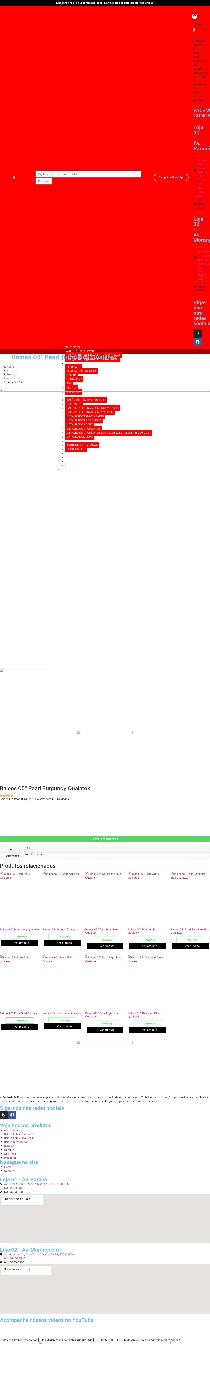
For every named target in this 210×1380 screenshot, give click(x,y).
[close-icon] (194, 16)
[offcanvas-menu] (196, 10)
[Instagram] (197, 333)
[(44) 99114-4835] (194, 192)
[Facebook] (197, 342)
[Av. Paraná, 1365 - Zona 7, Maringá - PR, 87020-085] (194, 170)
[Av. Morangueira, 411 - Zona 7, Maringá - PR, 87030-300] (194, 258)
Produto (12, 374)
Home (10, 366)
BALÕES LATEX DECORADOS (81, 351)
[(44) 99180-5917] (194, 275)
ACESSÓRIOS (72, 347)
